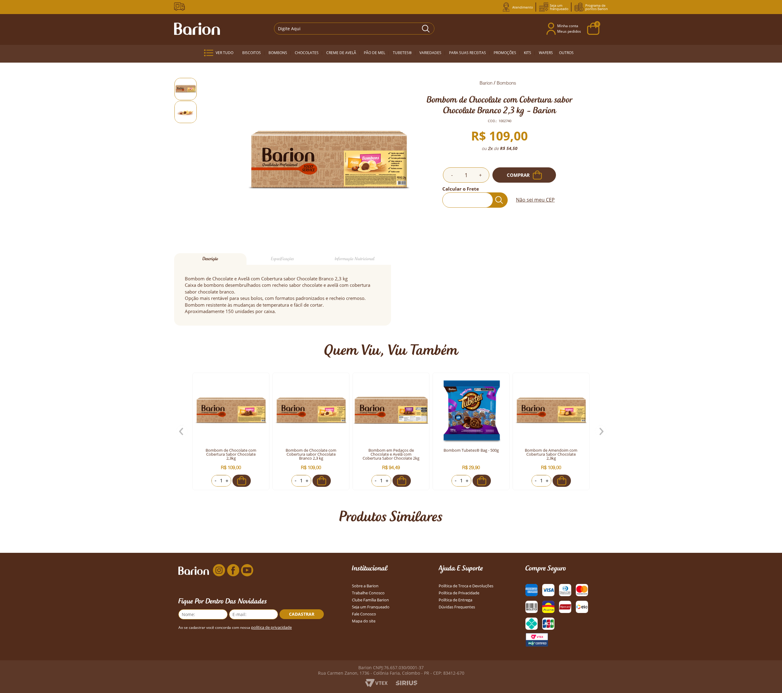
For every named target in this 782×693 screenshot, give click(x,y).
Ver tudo (224, 52)
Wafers (546, 52)
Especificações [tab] (282, 259)
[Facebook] (233, 570)
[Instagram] (219, 570)
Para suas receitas (467, 52)
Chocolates (307, 52)
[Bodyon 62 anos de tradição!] (180, 6)
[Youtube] (247, 570)
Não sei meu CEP (535, 199)
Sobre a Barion (365, 586)
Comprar (518, 175)
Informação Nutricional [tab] (354, 259)
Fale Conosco (364, 614)
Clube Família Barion (370, 600)
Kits (527, 52)
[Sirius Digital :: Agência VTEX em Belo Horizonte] (406, 684)
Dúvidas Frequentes (457, 607)
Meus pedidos (569, 31)
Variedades (430, 52)
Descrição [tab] (210, 259)
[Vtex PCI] (536, 640)
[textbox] (350, 28)
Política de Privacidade (459, 593)
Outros (566, 52)
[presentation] (181, 431)
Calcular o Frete (460, 189)
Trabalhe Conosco (368, 593)
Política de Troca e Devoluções (466, 586)
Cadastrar (301, 614)
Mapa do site (363, 621)
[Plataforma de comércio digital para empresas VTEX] (376, 685)
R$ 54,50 (508, 148)
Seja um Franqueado (370, 607)
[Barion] (197, 29)
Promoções (505, 52)
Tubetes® (402, 52)
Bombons (278, 52)
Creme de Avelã (341, 52)
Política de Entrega (455, 600)
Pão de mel (374, 52)
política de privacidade (271, 627)
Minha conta (567, 25)
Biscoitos (251, 52)
